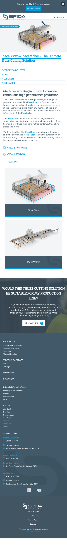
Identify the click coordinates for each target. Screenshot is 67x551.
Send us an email (12, 445)
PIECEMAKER (8, 83)
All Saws (13, 161)
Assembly (7, 351)
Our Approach (8, 415)
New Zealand (10, 455)
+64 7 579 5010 (12, 458)
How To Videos (8, 396)
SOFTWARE (8, 372)
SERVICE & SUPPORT (14, 386)
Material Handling (10, 354)
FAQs (5, 399)
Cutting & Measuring (11, 348)
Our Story (7, 412)
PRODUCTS (9, 341)
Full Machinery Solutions (12, 345)
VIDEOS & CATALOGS (13, 360)
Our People (7, 418)
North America (11, 438)
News (5, 426)
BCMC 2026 (8, 379)
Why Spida (7, 409)
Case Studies (8, 424)
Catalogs (6, 367)
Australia (8, 473)
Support (6, 393)
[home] (33, 16)
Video (5, 74)
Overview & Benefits (13, 70)
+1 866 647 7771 (12, 441)
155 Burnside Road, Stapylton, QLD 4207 (22, 484)
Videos (5, 364)
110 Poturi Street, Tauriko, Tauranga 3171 (21, 466)
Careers (6, 421)
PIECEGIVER (8, 78)
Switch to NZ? (33, 8)
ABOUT (6, 405)
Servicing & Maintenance (13, 390)
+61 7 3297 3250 (12, 476)
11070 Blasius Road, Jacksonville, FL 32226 (22, 448)
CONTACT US (31, 323)
